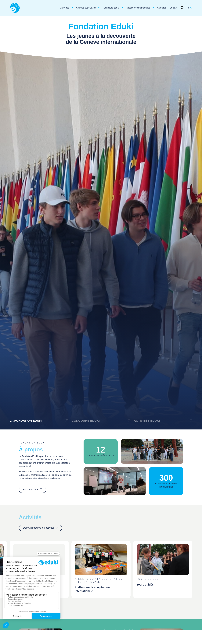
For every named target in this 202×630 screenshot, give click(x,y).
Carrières (161, 8)
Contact (173, 8)
